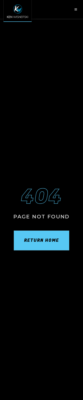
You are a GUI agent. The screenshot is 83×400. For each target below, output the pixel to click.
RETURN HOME (41, 240)
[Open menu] (76, 9)
